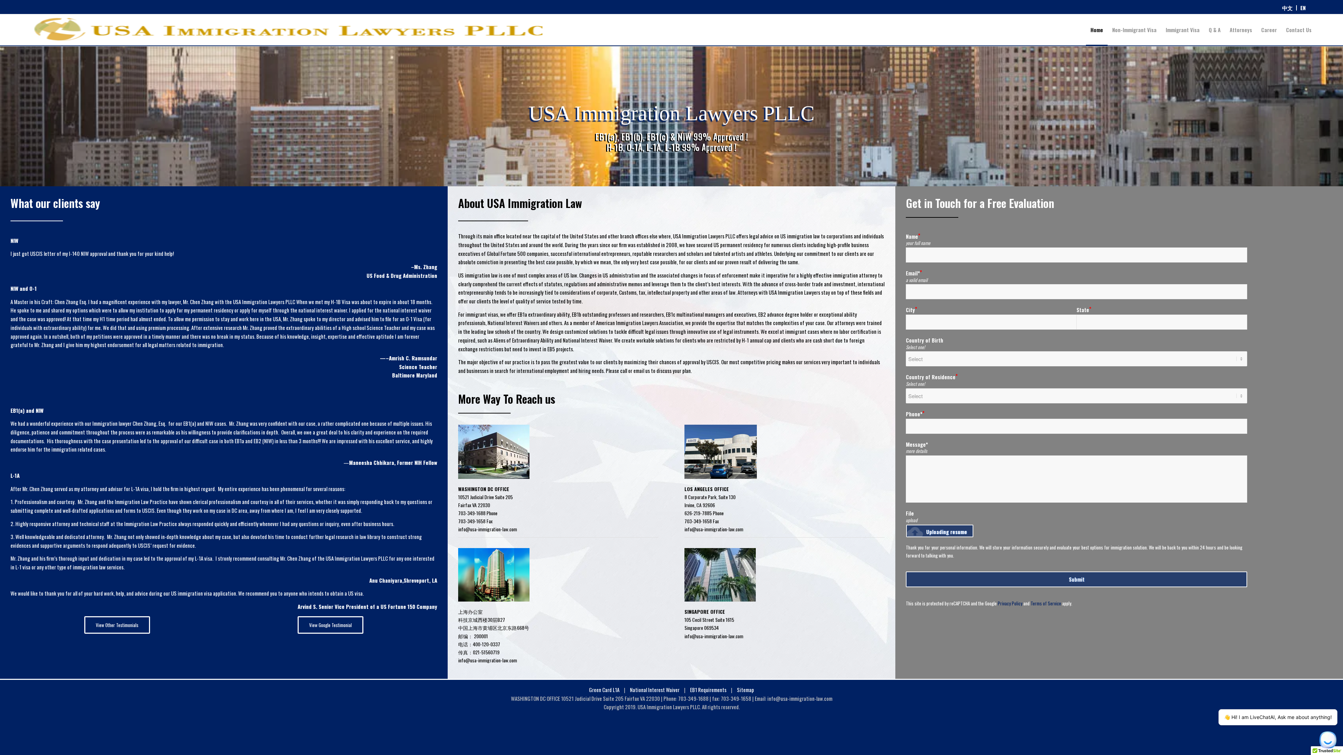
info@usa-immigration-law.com (487, 529)
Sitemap (745, 689)
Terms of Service (1046, 603)
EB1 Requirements (708, 689)
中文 (1287, 7)
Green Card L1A (604, 689)
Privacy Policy (1010, 603)
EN (1303, 7)
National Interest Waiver (655, 689)
